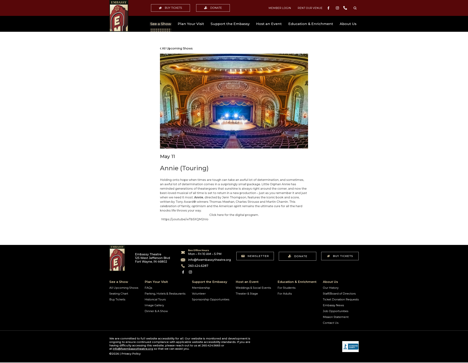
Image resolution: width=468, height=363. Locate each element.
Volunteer (199, 293)
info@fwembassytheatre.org (207, 259)
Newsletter (258, 256)
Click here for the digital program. (234, 215)
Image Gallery (154, 305)
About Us (348, 24)
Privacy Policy (131, 353)
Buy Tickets (173, 7)
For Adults (285, 293)
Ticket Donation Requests (341, 299)
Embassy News (333, 305)
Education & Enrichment (310, 24)
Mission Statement (336, 317)
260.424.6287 (198, 266)
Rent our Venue (310, 8)
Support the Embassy (230, 24)
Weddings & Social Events (253, 287)
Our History (331, 287)
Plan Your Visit (191, 24)
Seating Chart (118, 293)
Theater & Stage (247, 293)
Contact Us (330, 322)
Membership (201, 287)
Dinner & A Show (156, 311)
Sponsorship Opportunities (210, 299)
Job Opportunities (335, 311)
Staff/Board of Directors (339, 293)
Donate (216, 7)
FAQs (148, 287)
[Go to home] (118, 16)
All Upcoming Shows (123, 287)
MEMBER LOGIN (280, 8)
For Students (286, 287)
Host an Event (269, 24)
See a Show (160, 24)
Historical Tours (155, 299)
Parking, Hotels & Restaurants (165, 293)
